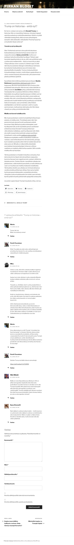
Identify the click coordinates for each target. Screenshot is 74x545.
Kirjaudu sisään (55, 11)
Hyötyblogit (29, 11)
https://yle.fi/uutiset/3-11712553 (19, 364)
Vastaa (12, 236)
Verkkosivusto (9, 484)
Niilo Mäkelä (14, 375)
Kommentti (8, 440)
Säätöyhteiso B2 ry (18, 541)
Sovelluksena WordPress (32, 541)
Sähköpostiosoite (11, 474)
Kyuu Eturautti (26, 23)
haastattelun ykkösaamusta (21, 83)
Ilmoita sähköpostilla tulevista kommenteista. (19, 495)
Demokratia (11, 203)
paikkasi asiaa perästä (28, 135)
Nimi (6, 465)
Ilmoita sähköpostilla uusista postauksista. (18, 502)
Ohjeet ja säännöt (17, 11)
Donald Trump (22, 203)
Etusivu (6, 11)
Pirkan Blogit (19, 6)
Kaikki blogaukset (42, 11)
